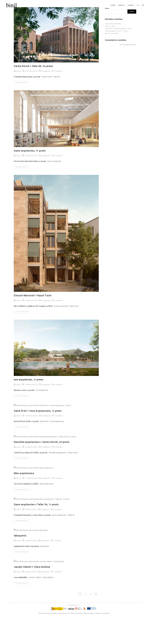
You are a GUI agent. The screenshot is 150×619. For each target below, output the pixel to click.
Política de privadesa (76, 613)
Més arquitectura (24, 473)
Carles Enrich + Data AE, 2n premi (33, 66)
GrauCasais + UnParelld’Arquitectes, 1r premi (118, 28)
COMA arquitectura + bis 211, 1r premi (116, 31)
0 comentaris (58, 71)
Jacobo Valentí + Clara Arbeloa (32, 566)
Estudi (113, 5)
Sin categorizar (45, 71)
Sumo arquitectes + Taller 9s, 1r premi (36, 504)
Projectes (121, 5)
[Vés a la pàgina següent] (96, 594)
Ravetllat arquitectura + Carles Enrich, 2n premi (41, 442)
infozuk (18, 71)
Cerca (131, 11)
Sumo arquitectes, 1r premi (30, 150)
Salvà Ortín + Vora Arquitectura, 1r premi (38, 410)
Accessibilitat (105, 613)
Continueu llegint (23, 82)
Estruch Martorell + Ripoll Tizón (32, 295)
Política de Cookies (88, 613)
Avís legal (98, 613)
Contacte (131, 5)
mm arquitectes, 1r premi (28, 379)
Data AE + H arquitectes (112, 33)
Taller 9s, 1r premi (110, 26)
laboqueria (20, 535)
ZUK (68, 613)
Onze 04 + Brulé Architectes (113, 24)
